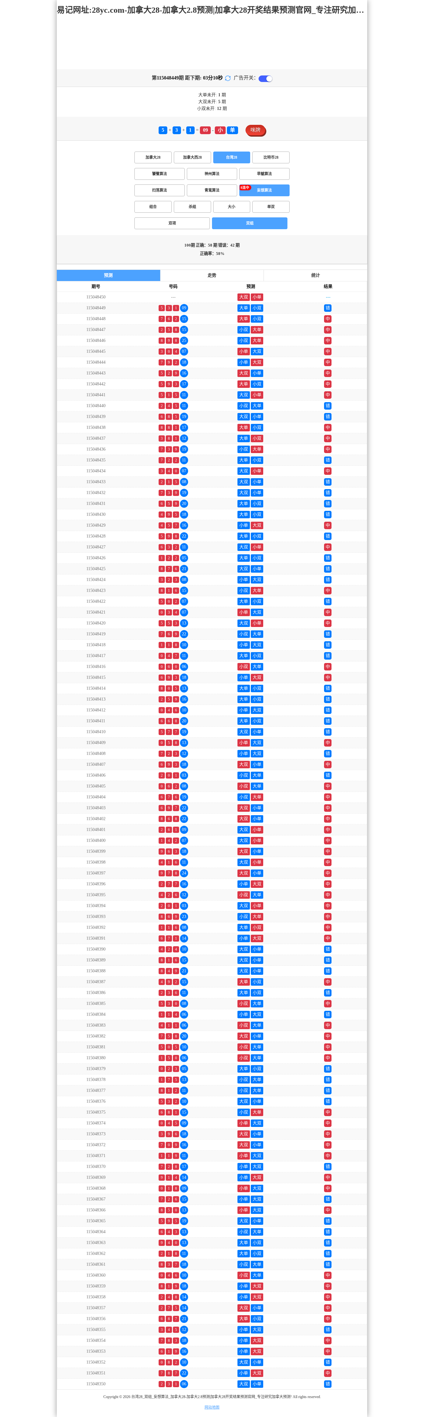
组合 (153, 207)
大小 (231, 207)
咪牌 (255, 130)
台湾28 (231, 157)
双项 (172, 223)
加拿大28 (153, 157)
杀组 (192, 207)
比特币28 (271, 157)
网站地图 (212, 1407)
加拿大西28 (192, 157)
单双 (271, 207)
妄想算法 (264, 190)
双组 (250, 223)
